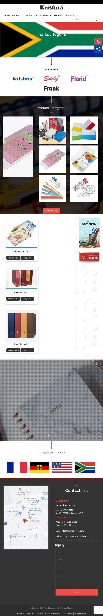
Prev (7, 147)
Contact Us (70, 15)
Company (16, 15)
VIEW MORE (51, 210)
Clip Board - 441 (21, 251)
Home (7, 15)
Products (30, 15)
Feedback (58, 15)
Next (29, 147)
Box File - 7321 (21, 343)
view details (13, 258)
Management (46, 15)
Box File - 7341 (21, 292)
